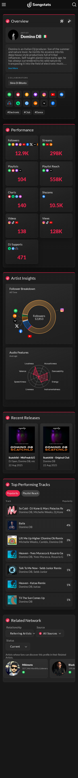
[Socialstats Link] (62, 21)
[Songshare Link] (69, 21)
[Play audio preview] (12, 510)
